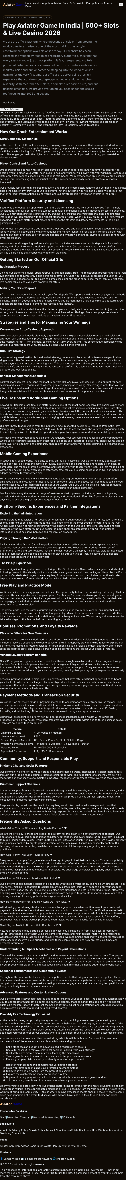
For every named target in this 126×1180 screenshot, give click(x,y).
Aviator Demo (88, 1038)
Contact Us (18, 1133)
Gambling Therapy (17, 1117)
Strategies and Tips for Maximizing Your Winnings (44, 115)
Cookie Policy (37, 1130)
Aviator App (40, 3)
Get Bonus (9, 102)
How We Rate (100, 1130)
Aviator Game (8, 525)
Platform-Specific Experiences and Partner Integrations (76, 118)
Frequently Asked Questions (81, 124)
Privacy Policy (20, 1130)
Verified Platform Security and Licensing (69, 112)
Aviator (66, 595)
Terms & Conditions (57, 1130)
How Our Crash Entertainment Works (22, 112)
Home (28, 3)
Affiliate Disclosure (80, 1130)
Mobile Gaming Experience (26, 118)
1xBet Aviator (77, 3)
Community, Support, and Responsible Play (36, 124)
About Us (5, 1130)
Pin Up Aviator (94, 3)
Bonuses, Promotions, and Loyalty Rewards (49, 121)
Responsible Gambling (44, 1117)
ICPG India (67, 1117)
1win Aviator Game (58, 3)
